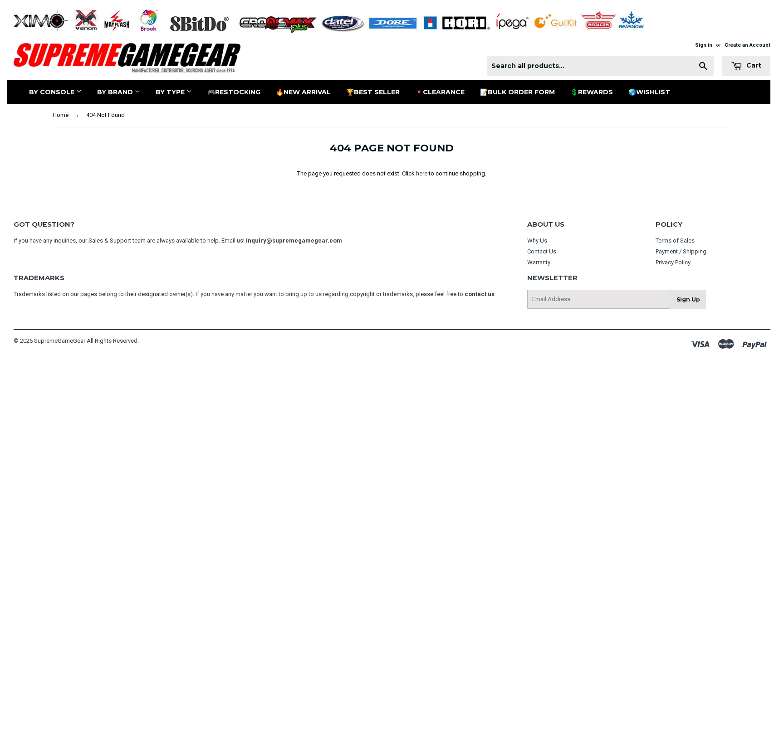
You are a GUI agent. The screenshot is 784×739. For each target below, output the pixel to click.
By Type (171, 92)
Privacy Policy (673, 262)
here (421, 173)
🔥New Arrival (303, 92)
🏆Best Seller (373, 92)
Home (61, 115)
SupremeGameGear (59, 340)
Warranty (538, 262)
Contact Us (541, 251)
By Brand (116, 92)
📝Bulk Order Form (517, 92)
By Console (52, 92)
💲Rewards (591, 92)
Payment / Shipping (681, 251)
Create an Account (747, 45)
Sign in (703, 45)
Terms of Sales (675, 240)
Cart (753, 65)
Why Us (537, 240)
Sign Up (688, 299)
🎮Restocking (233, 92)
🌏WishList (649, 92)
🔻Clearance (440, 92)
